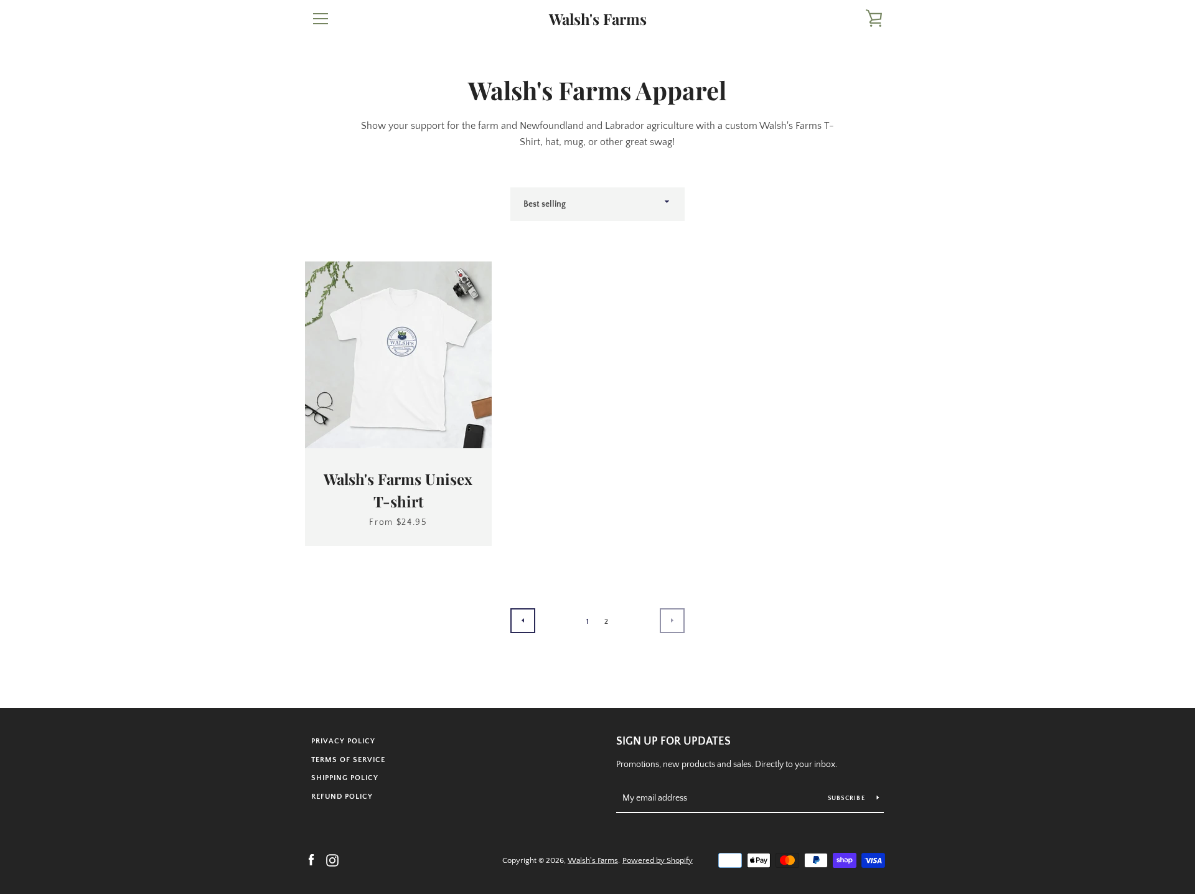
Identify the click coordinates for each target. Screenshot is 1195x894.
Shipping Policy (344, 778)
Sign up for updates (673, 741)
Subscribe (848, 798)
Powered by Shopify (657, 860)
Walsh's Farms (598, 19)
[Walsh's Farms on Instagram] (332, 859)
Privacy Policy (343, 741)
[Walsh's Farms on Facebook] (311, 859)
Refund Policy (342, 797)
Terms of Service (348, 760)
